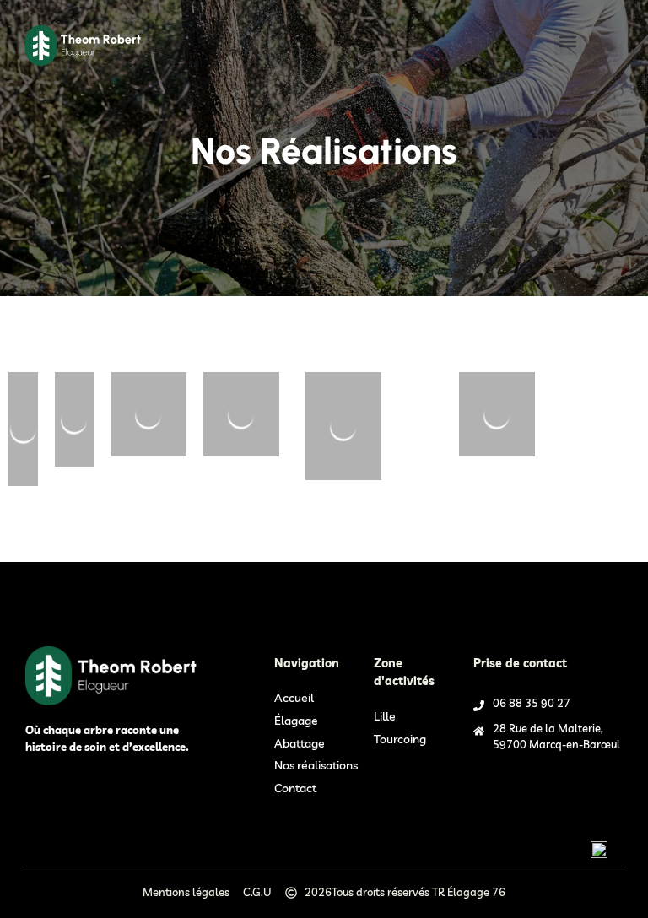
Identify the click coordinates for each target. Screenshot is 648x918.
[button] (568, 41)
